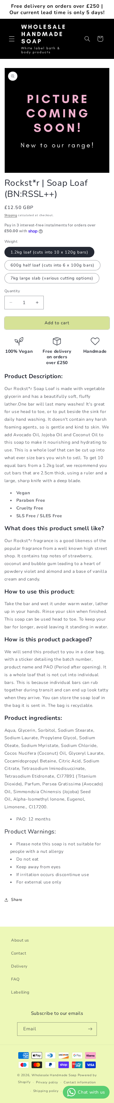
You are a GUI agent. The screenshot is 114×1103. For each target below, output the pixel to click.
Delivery (19, 966)
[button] (11, 38)
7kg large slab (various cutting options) (52, 278)
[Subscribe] (90, 1029)
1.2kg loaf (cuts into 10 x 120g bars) (49, 252)
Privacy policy (47, 1082)
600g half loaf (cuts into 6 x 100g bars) (52, 265)
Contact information (80, 1082)
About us (20, 940)
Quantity (12, 291)
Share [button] (16, 899)
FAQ (15, 979)
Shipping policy (46, 1091)
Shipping (10, 215)
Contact (18, 953)
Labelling (20, 992)
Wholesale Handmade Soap (54, 1075)
